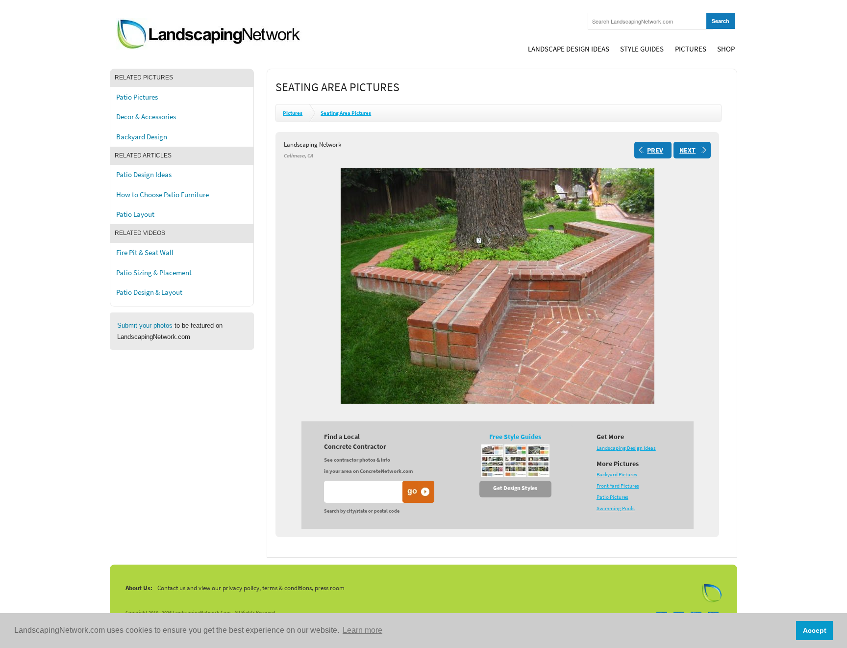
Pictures (690, 49)
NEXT (687, 150)
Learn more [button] (362, 630)
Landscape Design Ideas (568, 49)
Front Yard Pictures (618, 486)
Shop (726, 49)
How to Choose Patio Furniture (162, 195)
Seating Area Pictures (346, 113)
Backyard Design (141, 137)
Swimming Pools (616, 508)
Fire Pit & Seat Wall (145, 253)
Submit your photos (145, 325)
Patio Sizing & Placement (154, 273)
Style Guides (642, 49)
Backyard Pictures (617, 474)
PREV (655, 150)
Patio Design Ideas (144, 175)
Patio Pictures (137, 97)
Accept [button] (814, 630)
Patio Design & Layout (149, 292)
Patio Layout (135, 214)
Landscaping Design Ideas (626, 448)
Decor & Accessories (146, 117)
